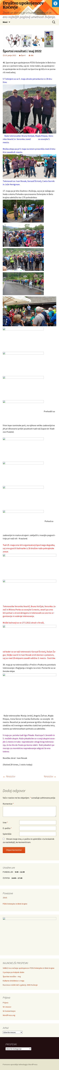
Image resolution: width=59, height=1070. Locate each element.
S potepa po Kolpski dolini (13, 972)
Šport (23, 55)
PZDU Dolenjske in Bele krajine (15, 904)
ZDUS (5, 897)
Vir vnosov (7, 1007)
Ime (5, 822)
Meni (5, 22)
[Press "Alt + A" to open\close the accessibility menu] (55, 3)
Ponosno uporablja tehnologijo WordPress (20, 1064)
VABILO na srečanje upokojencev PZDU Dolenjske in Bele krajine (28, 968)
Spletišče (7, 834)
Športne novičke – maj (12, 976)
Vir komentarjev (9, 1011)
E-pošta (7, 828)
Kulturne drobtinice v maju (13, 980)
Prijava (5, 1002)
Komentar (8, 803)
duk (31, 55)
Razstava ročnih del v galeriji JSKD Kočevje (20, 985)
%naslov (9, 776)
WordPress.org (9, 1015)
